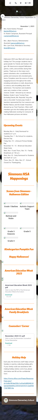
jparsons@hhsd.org (17, 43)
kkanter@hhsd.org (10, 31)
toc (2, 16)
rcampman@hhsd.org (11, 36)
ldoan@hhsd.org (9, 48)
